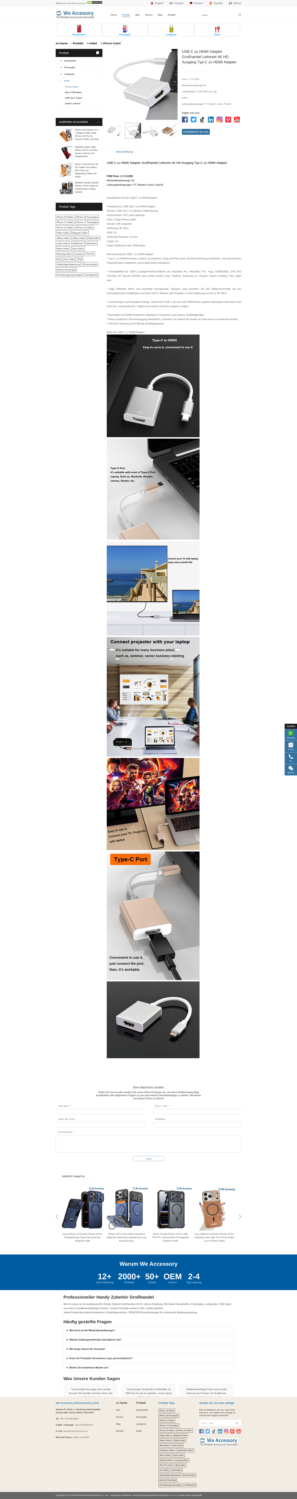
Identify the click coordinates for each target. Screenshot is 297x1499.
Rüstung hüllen (64, 254)
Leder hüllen (63, 243)
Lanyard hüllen (181, 1460)
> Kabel (91, 43)
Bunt (59, 259)
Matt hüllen (93, 238)
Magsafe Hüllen (80, 233)
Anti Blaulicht (91, 275)
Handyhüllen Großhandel (120, 1495)
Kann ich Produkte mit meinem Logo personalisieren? (101, 1358)
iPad (80, 259)
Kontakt (171, 14)
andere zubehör (73, 103)
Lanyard (78, 254)
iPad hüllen (177, 1470)
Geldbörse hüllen (166, 1450)
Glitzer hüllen (79, 238)
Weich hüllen (63, 248)
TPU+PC (90, 254)
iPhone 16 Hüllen (65, 227)
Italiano (237, 3)
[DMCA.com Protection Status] (94, 3)
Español (218, 3)
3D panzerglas (90, 264)
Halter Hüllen (63, 233)
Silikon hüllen (63, 238)
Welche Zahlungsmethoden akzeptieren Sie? (95, 1339)
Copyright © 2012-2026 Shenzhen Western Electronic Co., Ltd (82, 1495)
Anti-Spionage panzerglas (69, 275)
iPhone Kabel (71, 86)
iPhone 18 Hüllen (65, 217)
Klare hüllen (78, 248)
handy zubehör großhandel (190, 1495)
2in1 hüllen (69, 259)
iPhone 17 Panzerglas (87, 222)
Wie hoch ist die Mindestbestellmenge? (92, 1330)
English (159, 3)
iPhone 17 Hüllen (65, 222)
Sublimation (91, 243)
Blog (160, 14)
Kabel (67, 80)
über (137, 14)
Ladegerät (69, 74)
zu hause (62, 43)
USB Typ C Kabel (73, 98)
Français (178, 3)
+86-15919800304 (84, 1425)
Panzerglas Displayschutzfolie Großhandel (150, 1495)
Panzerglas (69, 67)
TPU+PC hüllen (166, 1465)
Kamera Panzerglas (66, 269)
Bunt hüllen (180, 1465)
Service (149, 14)
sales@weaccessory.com (75, 1431)
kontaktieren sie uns (195, 131)
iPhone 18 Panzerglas (87, 217)
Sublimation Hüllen (185, 1450)
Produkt (126, 14)
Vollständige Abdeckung (68, 264)
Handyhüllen (70, 60)
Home (114, 14)
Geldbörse (77, 243)
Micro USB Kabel (73, 92)
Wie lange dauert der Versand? (87, 1349)
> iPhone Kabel (110, 43)
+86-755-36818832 (69, 1418)
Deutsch (198, 3)
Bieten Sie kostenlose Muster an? (89, 1367)
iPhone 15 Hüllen (84, 227)
